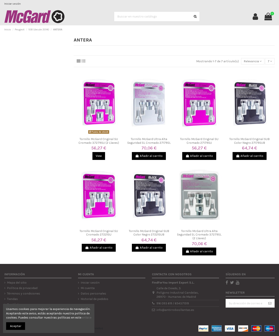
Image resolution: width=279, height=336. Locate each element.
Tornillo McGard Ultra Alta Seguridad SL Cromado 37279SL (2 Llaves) (199, 234)
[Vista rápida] (99, 134)
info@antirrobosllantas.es (175, 310)
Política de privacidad (22, 288)
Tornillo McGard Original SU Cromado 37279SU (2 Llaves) (98, 141)
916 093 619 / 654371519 (173, 303)
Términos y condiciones (23, 293)
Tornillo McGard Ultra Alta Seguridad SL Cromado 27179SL (149, 141)
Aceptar (15, 326)
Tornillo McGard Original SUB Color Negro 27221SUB (149, 233)
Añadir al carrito (151, 156)
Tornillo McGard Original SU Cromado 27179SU (199, 141)
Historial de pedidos (94, 299)
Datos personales (93, 293)
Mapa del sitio (17, 282)
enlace (86, 317)
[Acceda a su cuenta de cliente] (255, 17)
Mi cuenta (88, 288)
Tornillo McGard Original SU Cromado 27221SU (99, 233)
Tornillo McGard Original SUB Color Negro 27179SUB (249, 141)
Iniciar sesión (12, 3)
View (99, 156)
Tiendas (12, 299)
